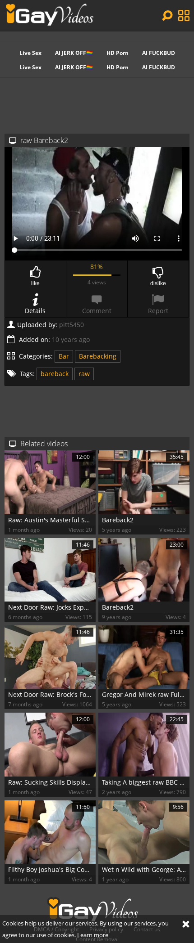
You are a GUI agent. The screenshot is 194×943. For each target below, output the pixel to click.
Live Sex (30, 53)
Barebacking (97, 356)
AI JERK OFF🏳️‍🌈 (74, 53)
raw (84, 373)
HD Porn (117, 53)
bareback (55, 373)
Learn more (92, 935)
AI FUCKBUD (158, 53)
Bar (64, 356)
